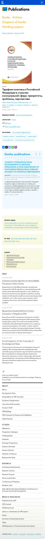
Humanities (10, 259)
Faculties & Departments (10, 400)
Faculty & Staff (7, 408)
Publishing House (8, 508)
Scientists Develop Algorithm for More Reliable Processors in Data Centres (20, 282)
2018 (13, 241)
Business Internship (8, 457)
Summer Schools (8, 450)
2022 (31, 239)
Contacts (15, 534)
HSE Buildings (6, 411)
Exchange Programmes (9, 443)
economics (20, 223)
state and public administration (29, 227)
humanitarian (8, 225)
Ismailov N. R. (6, 107)
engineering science (31, 223)
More (17, 241)
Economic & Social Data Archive (13, 519)
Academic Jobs (7, 485)
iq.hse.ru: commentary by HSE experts (15, 511)
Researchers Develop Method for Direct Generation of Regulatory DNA (18, 312)
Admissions (6, 428)
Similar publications (17, 154)
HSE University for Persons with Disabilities (16, 415)
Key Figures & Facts (8, 393)
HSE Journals (6, 504)
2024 (23, 239)
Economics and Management (24, 115)
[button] (5, 158)
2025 (19, 239)
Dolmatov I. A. (13, 105)
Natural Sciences (11, 264)
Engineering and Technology (15, 257)
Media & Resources (11, 497)
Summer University (8, 446)
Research (6, 463)
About (5, 386)
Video (4, 522)
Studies (6, 425)
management (32, 225)
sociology (16, 227)
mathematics (8, 227)
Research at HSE (19, 33)
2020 (6, 241)
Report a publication (7, 33)
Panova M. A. (27, 105)
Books (6, 17)
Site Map (38, 534)
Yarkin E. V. (5, 105)
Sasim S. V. (20, 105)
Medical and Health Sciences (15, 262)
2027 (12, 239)
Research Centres (8, 471)
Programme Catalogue (10, 432)
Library (4, 515)
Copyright (22, 534)
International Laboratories (11, 467)
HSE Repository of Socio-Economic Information (18, 526)
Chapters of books (14, 22)
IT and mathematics (19, 225)
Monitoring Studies (9, 478)
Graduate (5, 439)
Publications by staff (9, 500)
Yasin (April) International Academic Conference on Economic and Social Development (20, 490)
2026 (16, 239)
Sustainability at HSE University (12, 397)
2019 (9, 241)
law (27, 225)
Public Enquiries (7, 419)
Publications (18, 9)
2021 (34, 239)
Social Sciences (11, 266)
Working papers (12, 27)
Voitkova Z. (35, 105)
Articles (17, 17)
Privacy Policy (30, 534)
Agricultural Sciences (12, 255)
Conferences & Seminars (10, 482)
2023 (27, 239)
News (4, 274)
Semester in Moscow (9, 454)
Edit (42, 537)
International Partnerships (11, 404)
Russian (14, 120)
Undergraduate (7, 436)
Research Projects (8, 474)
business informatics (10, 223)
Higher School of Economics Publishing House (15, 102)
